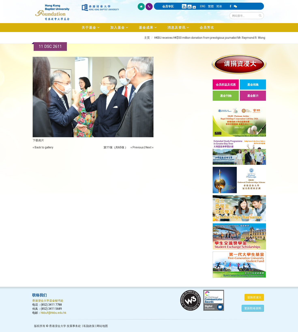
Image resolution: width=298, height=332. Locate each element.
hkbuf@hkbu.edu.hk (53, 312)
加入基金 (117, 27)
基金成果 (146, 27)
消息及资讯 (176, 27)
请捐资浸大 (254, 297)
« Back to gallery (43, 147)
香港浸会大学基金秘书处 (47, 300)
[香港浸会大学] (100, 7)
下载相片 (38, 140)
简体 (219, 6)
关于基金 (89, 27)
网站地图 (102, 326)
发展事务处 (74, 326)
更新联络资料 (252, 308)
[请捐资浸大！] (239, 64)
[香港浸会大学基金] (56, 10)
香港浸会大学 (57, 326)
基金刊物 (226, 95)
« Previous (137, 147)
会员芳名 (207, 27)
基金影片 (253, 95)
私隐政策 (89, 326)
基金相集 (253, 84)
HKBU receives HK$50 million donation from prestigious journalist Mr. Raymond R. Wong (209, 37)
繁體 (211, 6)
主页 (147, 37)
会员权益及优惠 (226, 84)
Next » (149, 147)
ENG (202, 6)
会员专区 (168, 6)
